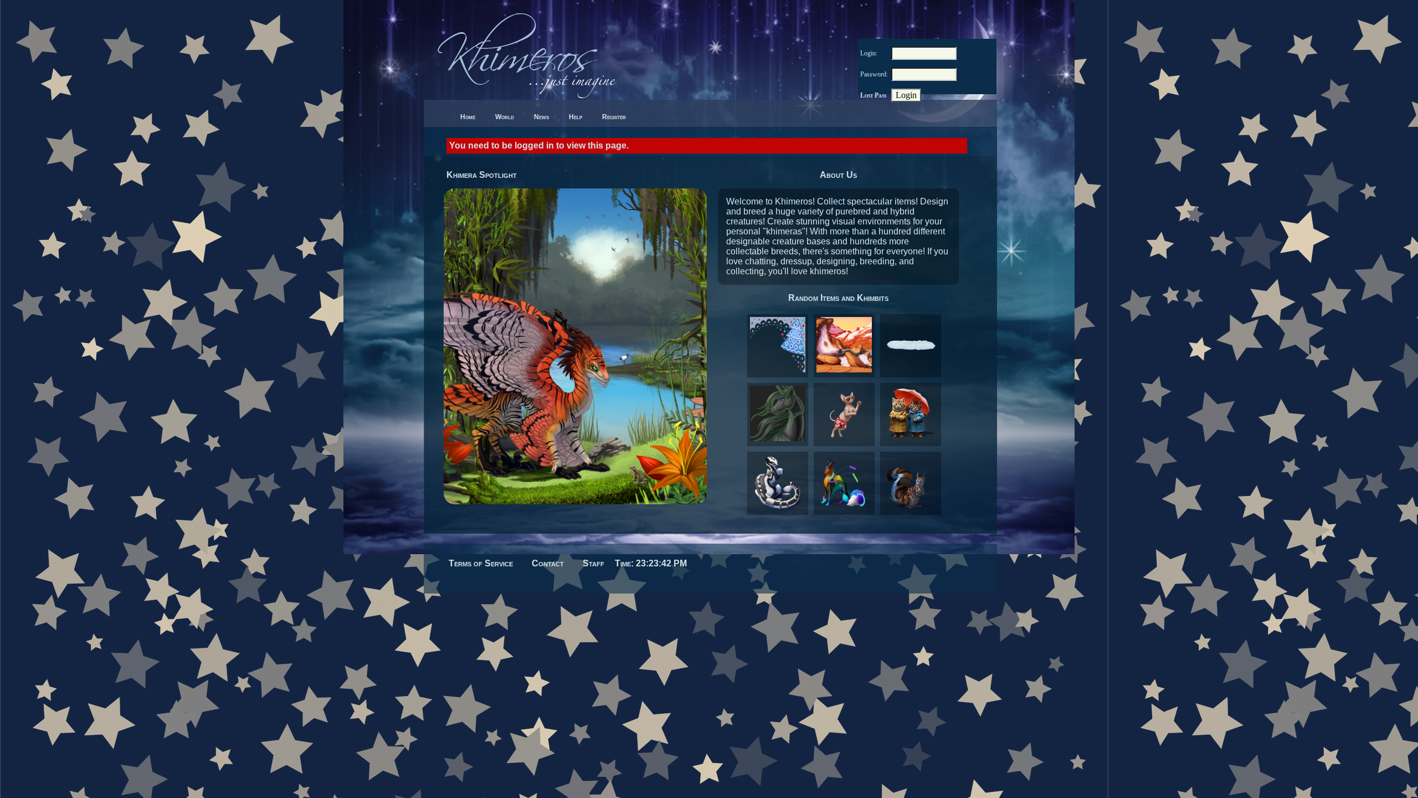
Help (575, 117)
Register (614, 117)
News (541, 117)
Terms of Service (481, 563)
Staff (593, 563)
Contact (548, 563)
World (504, 117)
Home (467, 117)
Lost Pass (873, 95)
